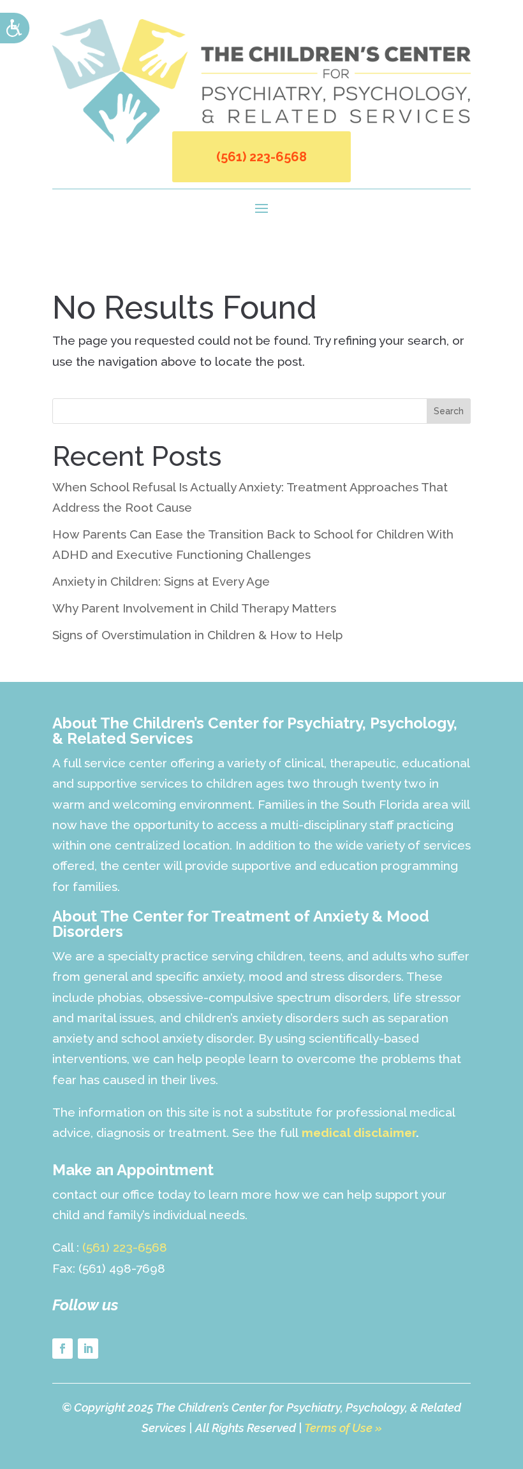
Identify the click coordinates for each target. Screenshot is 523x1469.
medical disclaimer (359, 1132)
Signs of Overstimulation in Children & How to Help (197, 635)
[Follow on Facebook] (62, 1348)
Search (449, 411)
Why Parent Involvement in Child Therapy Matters (194, 608)
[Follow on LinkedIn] (88, 1348)
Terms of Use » (343, 1428)
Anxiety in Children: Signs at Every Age (161, 581)
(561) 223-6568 (261, 156)
